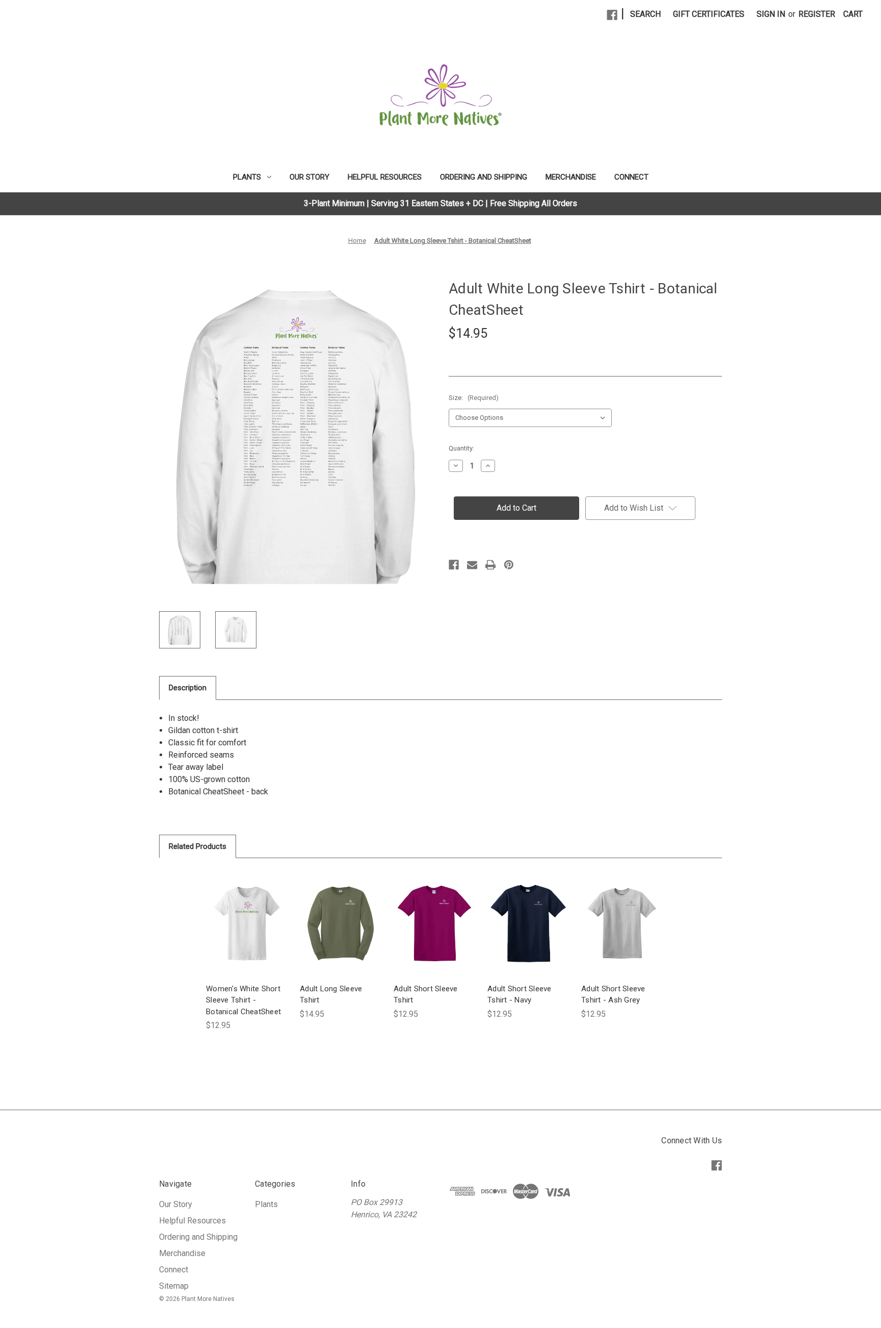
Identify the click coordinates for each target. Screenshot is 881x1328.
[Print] (490, 565)
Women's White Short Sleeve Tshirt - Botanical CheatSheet (243, 1000)
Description (187, 687)
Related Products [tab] (197, 846)
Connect (631, 177)
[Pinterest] (509, 565)
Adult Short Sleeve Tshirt (426, 994)
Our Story (309, 177)
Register (816, 14)
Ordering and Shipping (483, 177)
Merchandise (571, 177)
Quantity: (461, 448)
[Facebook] (612, 15)
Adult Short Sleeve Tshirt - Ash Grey (613, 994)
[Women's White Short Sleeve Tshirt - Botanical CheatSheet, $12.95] (247, 923)
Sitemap (174, 1286)
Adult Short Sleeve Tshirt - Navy (519, 994)
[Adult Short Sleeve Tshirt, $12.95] (434, 923)
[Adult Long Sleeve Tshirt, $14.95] (340, 923)
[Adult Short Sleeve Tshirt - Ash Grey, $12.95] (622, 923)
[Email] (472, 565)
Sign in (771, 14)
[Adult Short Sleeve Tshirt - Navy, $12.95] (528, 923)
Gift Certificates (708, 14)
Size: (474, 398)
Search (645, 14)
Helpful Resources (385, 177)
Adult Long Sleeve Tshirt (331, 994)
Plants (247, 177)
